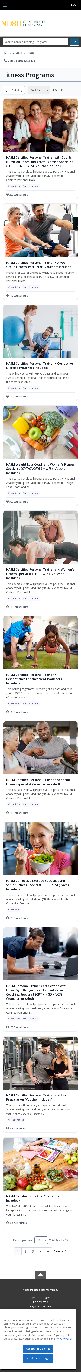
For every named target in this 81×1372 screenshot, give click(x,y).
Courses (17, 52)
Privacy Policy (64, 1338)
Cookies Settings (38, 1358)
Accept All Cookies (38, 1348)
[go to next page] (40, 1251)
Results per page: (23, 1240)
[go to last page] (48, 1251)
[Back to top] (40, 1292)
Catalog (17, 90)
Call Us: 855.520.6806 (19, 61)
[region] (38, 1339)
